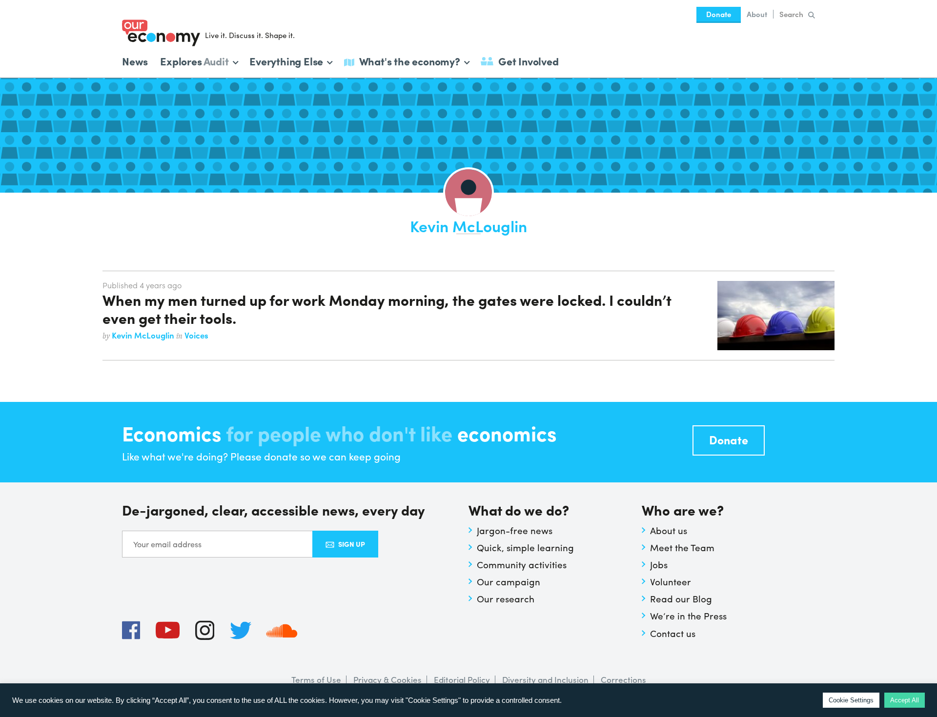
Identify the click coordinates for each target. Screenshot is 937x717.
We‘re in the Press (688, 615)
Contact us (672, 633)
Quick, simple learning (525, 547)
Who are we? (683, 511)
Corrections (623, 679)
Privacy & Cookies (387, 679)
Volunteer (670, 581)
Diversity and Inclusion (545, 679)
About (757, 14)
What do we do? (518, 511)
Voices (196, 335)
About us (668, 530)
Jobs (659, 564)
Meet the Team (682, 547)
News (135, 61)
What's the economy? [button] (409, 60)
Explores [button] (194, 60)
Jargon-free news (514, 530)
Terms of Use (316, 679)
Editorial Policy (462, 679)
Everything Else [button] (286, 60)
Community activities (522, 564)
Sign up (351, 544)
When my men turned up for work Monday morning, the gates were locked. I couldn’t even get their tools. (386, 308)
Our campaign (508, 581)
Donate (718, 14)
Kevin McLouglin (144, 335)
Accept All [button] (904, 700)
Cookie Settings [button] (851, 700)
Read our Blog (681, 598)
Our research (505, 598)
